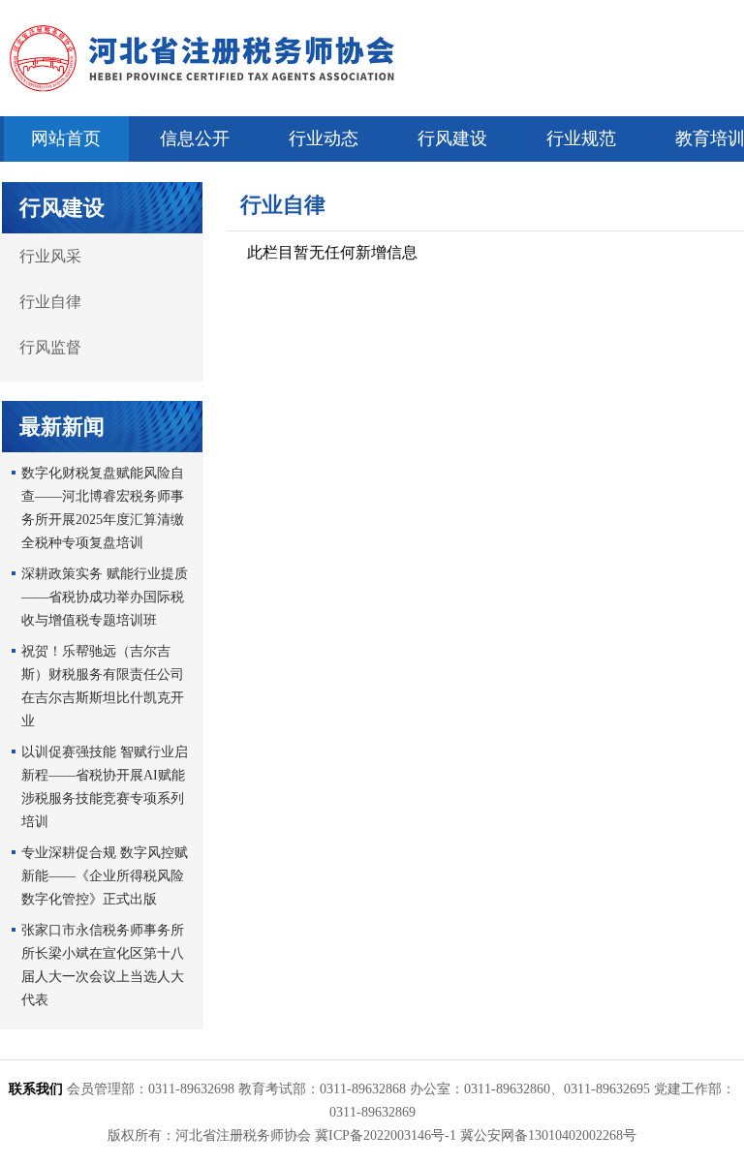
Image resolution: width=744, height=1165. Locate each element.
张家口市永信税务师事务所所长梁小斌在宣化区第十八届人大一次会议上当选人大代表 (102, 965)
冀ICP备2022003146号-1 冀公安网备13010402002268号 (475, 1135)
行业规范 (581, 138)
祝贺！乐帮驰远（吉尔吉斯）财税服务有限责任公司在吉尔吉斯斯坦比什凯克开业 (102, 686)
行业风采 (50, 256)
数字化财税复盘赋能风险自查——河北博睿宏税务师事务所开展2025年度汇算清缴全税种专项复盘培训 (102, 508)
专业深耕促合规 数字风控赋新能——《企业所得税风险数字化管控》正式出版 (104, 875)
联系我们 (36, 1089)
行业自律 (50, 301)
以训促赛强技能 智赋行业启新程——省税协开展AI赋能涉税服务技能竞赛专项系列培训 (104, 787)
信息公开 (195, 138)
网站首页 (66, 138)
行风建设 (452, 138)
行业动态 (323, 138)
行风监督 (50, 347)
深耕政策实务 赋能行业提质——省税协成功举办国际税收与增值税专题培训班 (104, 597)
